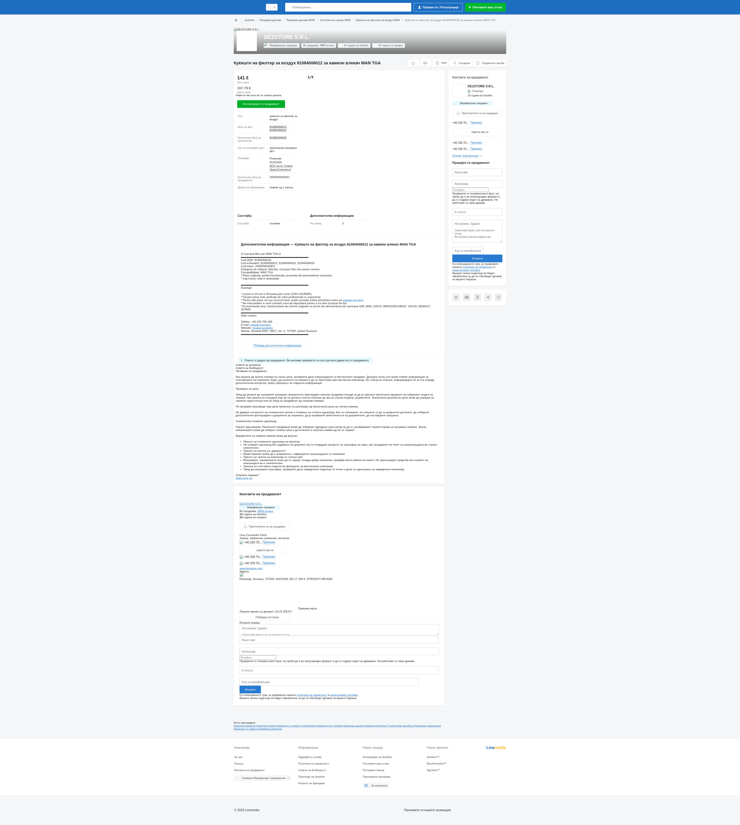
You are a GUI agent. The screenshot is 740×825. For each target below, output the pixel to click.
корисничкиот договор (344, 694)
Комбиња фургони (270, 728)
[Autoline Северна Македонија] (247, 7)
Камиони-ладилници (428, 725)
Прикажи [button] (268, 542)
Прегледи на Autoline (311, 776)
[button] (413, 63)
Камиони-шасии (353, 725)
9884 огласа (265, 511)
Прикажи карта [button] (307, 608)
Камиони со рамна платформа (296, 725)
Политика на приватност (313, 763)
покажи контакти (353, 300)
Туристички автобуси (401, 725)
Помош (238, 763)
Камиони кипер (266, 725)
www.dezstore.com (251, 568)
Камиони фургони (376, 725)
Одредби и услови (309, 757)
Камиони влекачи (245, 725)
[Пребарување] (289, 7)
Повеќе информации (465, 155)
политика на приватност (312, 694)
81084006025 (278, 137)
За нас (238, 757)
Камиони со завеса (246, 728)
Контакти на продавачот (249, 770)
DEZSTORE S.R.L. (251, 503)
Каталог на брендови (311, 783)
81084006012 (278, 126)
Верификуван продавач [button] (261, 507)
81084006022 (278, 130)
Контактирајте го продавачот (261, 103)
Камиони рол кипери (329, 725)
